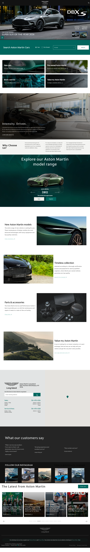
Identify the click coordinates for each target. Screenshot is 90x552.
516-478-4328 (35, 409)
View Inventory (9, 238)
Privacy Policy (72, 545)
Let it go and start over (61, 352)
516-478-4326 (35, 400)
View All (83, 486)
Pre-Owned (47, 47)
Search (83, 47)
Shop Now (8, 314)
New (38, 47)
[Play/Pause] (2, 37)
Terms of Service (33, 540)
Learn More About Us (8, 134)
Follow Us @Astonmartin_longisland (69, 465)
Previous (76, 35)
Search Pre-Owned (60, 277)
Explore (51, 199)
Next (83, 35)
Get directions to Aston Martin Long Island (15, 391)
